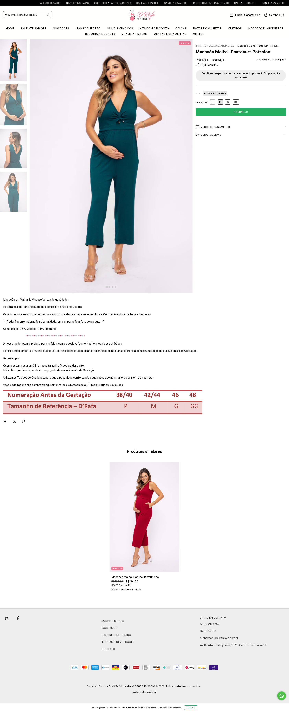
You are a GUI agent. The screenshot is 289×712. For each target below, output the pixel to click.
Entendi (190, 708)
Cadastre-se (252, 15)
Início (199, 45)
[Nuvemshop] (144, 692)
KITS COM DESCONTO (154, 28)
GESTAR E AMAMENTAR (170, 34)
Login (238, 15)
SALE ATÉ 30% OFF (23, 3)
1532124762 (208, 631)
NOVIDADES (61, 28)
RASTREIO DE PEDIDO (116, 635)
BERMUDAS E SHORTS (100, 34)
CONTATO (108, 649)
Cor (198, 93)
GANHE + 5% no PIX (51, 3)
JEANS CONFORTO (87, 28)
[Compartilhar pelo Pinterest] (23, 421)
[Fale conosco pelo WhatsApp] (281, 695)
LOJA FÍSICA (109, 627)
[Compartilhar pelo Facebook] (5, 421)
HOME (10, 28)
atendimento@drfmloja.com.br (219, 638)
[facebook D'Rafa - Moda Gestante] (18, 618)
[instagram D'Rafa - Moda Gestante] (7, 618)
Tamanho (201, 102)
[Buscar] (48, 14)
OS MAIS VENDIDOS (120, 28)
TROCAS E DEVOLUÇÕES (117, 642)
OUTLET (198, 34)
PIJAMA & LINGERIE (135, 34)
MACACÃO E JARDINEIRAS (265, 28)
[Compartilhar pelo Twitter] (14, 421)
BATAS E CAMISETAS (207, 28)
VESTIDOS (235, 28)
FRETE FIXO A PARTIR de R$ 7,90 (86, 3)
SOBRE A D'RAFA (112, 620)
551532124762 (210, 624)
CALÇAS (181, 28)
